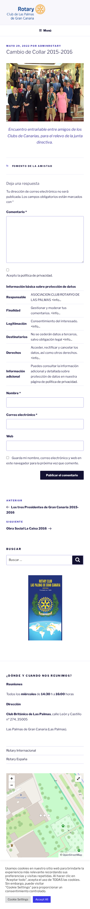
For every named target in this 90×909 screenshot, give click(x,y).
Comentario (16, 212)
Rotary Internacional (21, 750)
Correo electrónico (21, 415)
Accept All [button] (41, 899)
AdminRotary (49, 45)
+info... (56, 300)
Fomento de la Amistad (32, 166)
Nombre (13, 393)
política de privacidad (36, 275)
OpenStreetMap (72, 854)
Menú (47, 30)
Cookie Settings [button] (18, 899)
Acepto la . (29, 275)
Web (9, 436)
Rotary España (16, 759)
